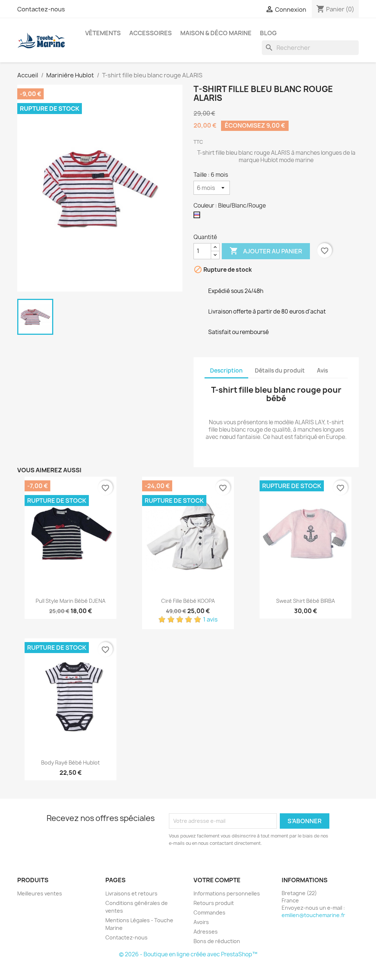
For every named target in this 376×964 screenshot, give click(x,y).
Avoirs (201, 922)
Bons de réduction (217, 941)
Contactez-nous (41, 9)
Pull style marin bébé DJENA (70, 600)
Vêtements (103, 33)
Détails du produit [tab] (280, 370)
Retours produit (214, 902)
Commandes (209, 912)
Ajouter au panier (265, 250)
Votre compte (217, 880)
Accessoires (150, 33)
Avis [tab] (322, 370)
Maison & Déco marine (216, 33)
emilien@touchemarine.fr (313, 915)
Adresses (206, 931)
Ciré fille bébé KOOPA (188, 600)
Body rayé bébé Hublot (70, 762)
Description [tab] (226, 370)
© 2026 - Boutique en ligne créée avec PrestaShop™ (188, 954)
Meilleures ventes (39, 893)
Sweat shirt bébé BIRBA (305, 600)
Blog (268, 33)
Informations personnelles (227, 893)
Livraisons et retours (131, 893)
